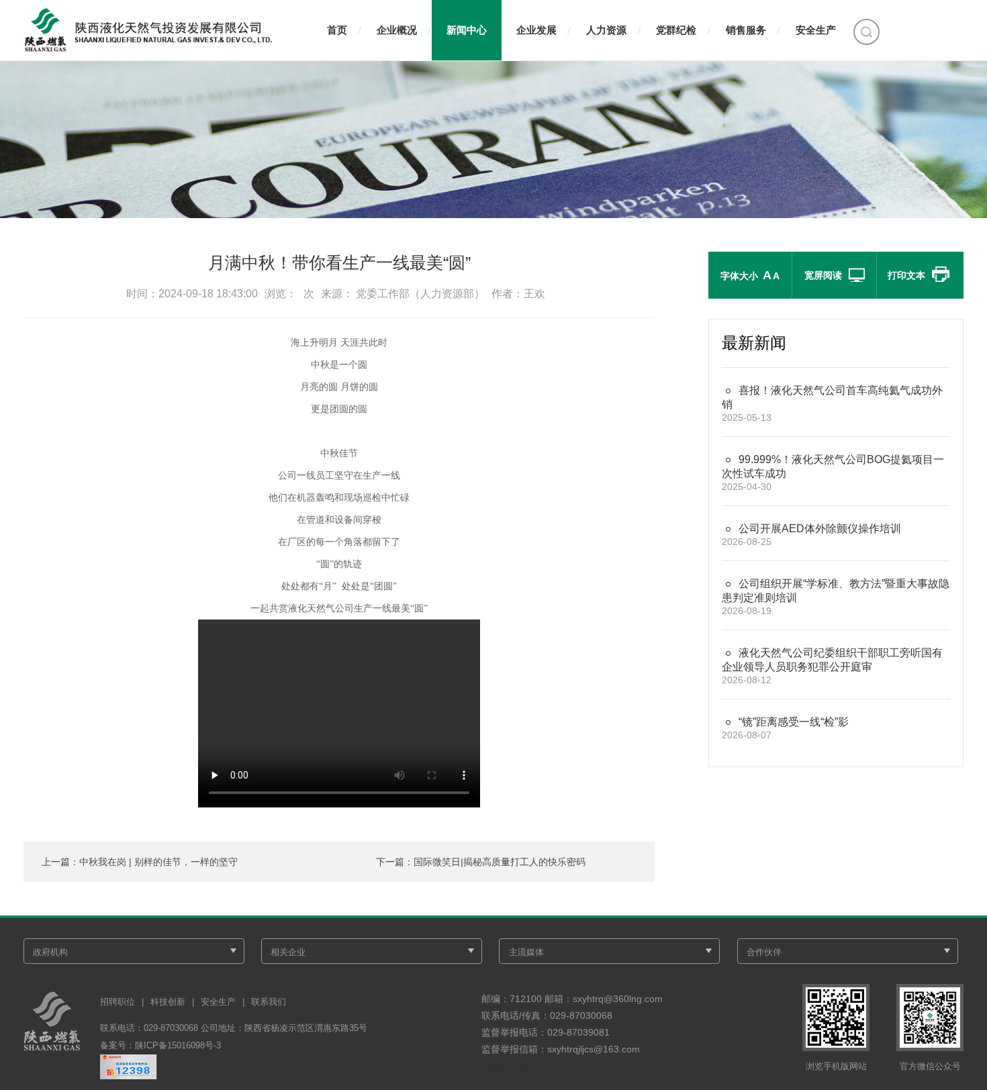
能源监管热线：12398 (527, 1065)
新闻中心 (466, 30)
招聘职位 (117, 1002)
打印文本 (906, 275)
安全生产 (816, 30)
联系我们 (268, 1002)
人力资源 (606, 30)
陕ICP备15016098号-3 (178, 1045)
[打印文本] (938, 275)
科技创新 (167, 1002)
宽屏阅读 (823, 275)
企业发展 (536, 30)
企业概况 (397, 30)
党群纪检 (676, 30)
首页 (337, 30)
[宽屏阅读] (855, 275)
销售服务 (746, 30)
